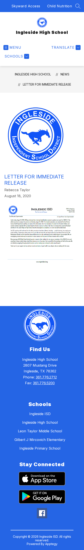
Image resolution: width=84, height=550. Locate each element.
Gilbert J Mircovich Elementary (39, 440)
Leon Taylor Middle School (40, 431)
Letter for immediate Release (47, 84)
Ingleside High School (33, 74)
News (65, 74)
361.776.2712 (46, 377)
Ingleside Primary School (39, 448)
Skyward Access (25, 6)
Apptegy (51, 544)
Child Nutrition (59, 6)
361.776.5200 (44, 383)
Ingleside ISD (40, 414)
